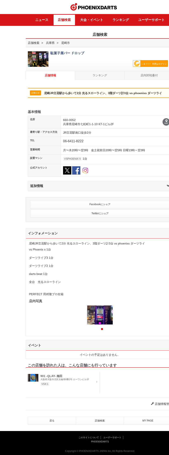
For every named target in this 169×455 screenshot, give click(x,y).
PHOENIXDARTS (93, 7)
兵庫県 (50, 42)
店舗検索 (64, 20)
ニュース (41, 20)
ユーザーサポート (151, 20)
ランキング (121, 20)
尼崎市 (65, 42)
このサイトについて (89, 437)
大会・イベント (91, 20)
